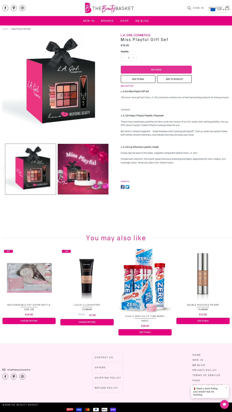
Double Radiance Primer (170, 305)
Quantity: (125, 51)
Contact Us (104, 357)
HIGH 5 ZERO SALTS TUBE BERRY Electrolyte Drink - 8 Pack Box (111, 316)
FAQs (196, 380)
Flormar (53, 309)
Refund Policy (106, 387)
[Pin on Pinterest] (132, 187)
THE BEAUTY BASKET (24, 404)
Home (197, 354)
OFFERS (100, 367)
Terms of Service (206, 375)
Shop (124, 20)
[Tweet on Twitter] (127, 187)
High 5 (111, 320)
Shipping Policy (108, 377)
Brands (107, 20)
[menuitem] (89, 20)
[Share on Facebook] (123, 187)
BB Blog (142, 20)
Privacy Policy (205, 370)
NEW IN (89, 20)
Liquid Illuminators (53, 305)
